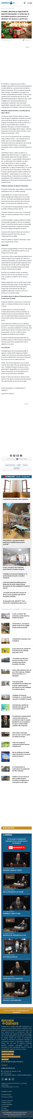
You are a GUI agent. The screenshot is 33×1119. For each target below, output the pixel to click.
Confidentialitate (6, 1094)
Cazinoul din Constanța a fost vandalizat (15, 499)
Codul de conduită (8, 1051)
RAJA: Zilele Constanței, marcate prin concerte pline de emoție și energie (21, 734)
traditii (18, 465)
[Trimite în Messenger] (17, 456)
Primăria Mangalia (6, 1104)
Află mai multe (12, 1116)
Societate (5, 1059)
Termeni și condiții (6, 1097)
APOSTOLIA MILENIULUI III (14, 935)
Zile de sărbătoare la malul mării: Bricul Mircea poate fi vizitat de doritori (21, 754)
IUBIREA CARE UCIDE (11, 914)
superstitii (16, 468)
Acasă (3, 8)
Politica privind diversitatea (11, 1057)
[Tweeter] (14, 456)
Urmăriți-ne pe (17, 459)
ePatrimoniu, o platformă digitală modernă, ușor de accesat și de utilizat (20, 707)
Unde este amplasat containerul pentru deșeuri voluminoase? (20, 744)
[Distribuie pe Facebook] (11, 456)
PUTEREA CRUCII (10, 957)
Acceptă (19, 1116)
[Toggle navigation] (24, 2)
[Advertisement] (16, 64)
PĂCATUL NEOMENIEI (12, 1000)
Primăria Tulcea (6, 1102)
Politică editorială (7, 1054)
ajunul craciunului (10, 465)
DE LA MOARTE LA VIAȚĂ (13, 892)
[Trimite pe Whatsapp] (21, 456)
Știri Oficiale (4, 1110)
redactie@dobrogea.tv (9, 1075)
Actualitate (10, 8)
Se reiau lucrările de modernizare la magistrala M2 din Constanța (21, 769)
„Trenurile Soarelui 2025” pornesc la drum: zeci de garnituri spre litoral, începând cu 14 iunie (14, 594)
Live (30, 3)
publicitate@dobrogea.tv (25, 1075)
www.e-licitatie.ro (17, 1061)
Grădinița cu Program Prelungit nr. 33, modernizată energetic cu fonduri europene (15, 575)
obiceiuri (25, 465)
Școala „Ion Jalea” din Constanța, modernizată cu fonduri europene (20, 615)
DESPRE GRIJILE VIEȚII (12, 870)
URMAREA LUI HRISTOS (13, 979)
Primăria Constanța (7, 1100)
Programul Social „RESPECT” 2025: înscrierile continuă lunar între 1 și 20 (21, 650)
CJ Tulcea (4, 1108)
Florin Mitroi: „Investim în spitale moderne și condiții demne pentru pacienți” (14, 542)
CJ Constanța (5, 1106)
